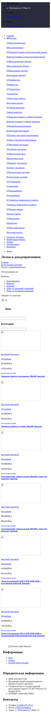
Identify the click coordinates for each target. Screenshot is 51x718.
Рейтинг (10, 283)
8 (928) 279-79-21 (14, 17)
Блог (10, 658)
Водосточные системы (11, 265)
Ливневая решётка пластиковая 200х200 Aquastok (23, 376)
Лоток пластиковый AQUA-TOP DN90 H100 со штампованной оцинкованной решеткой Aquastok (23, 635)
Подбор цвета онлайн (18, 663)
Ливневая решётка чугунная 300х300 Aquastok (21, 426)
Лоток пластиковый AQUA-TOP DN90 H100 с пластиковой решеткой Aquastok (21, 582)
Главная (4, 262)
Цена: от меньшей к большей (20, 288)
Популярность (13, 281)
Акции (11, 660)
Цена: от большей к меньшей (20, 291)
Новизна (11, 286)
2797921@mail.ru (14, 26)
